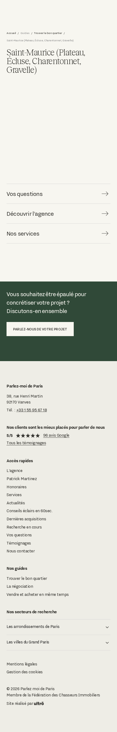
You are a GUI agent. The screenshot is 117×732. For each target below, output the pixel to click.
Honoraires (16, 486)
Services (14, 494)
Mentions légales (22, 664)
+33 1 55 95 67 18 (31, 410)
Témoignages (19, 543)
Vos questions (19, 535)
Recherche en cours (24, 527)
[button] (58, 627)
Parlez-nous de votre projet (40, 329)
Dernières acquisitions (26, 519)
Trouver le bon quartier (48, 33)
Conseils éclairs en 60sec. (30, 510)
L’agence (14, 470)
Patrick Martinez (22, 478)
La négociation (20, 586)
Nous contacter (21, 551)
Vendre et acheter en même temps (38, 594)
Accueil (11, 33)
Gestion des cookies (25, 672)
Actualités (16, 502)
